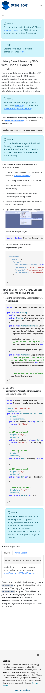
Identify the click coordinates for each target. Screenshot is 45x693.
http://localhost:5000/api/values (19, 573)
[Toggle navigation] (41, 5)
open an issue (10, 30)
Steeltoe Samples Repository (17, 108)
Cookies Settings (22, 690)
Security (19, 105)
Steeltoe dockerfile (14, 120)
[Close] (38, 655)
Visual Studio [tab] (21, 552)
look (22, 51)
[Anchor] (15, 69)
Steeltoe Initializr (22, 175)
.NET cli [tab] (7, 552)
